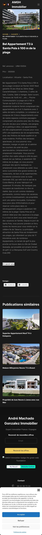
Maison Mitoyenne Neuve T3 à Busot (19, 368)
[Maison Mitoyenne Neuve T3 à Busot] (21, 354)
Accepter (21, 514)
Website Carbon (27, 467)
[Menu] (39, 5)
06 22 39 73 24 (21, 486)
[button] (39, 490)
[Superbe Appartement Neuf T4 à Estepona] (21, 319)
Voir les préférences (21, 527)
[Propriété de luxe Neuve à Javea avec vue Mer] (21, 386)
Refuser (21, 521)
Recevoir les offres (21, 450)
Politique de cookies (20, 532)
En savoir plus (8, 264)
